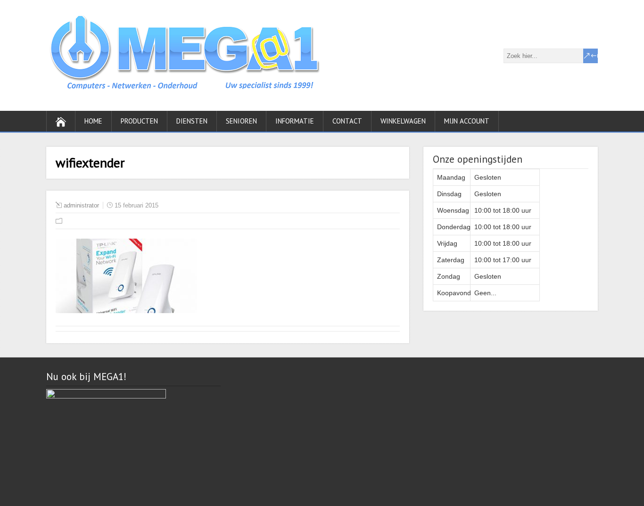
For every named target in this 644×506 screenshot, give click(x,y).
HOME (93, 120)
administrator (81, 205)
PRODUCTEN (139, 120)
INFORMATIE (294, 120)
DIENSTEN (191, 120)
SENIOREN (241, 120)
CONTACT (347, 120)
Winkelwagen (403, 120)
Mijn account (466, 120)
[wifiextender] (126, 311)
